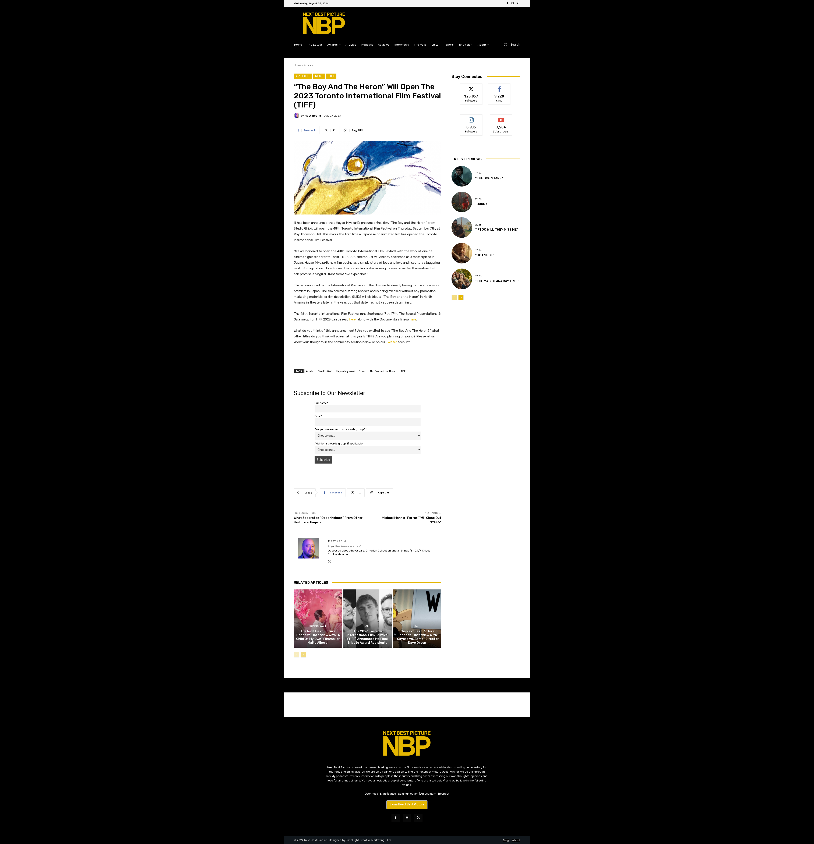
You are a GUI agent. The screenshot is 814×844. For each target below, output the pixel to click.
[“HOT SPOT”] (462, 253)
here (352, 319)
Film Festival (325, 371)
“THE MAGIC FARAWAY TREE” (497, 281)
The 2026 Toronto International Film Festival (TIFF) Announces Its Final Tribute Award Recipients (367, 637)
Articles (308, 65)
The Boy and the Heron (382, 371)
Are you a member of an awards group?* (341, 429)
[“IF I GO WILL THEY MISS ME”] (462, 227)
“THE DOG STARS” (489, 178)
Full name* (321, 403)
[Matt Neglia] (297, 115)
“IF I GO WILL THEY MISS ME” (496, 229)
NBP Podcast (317, 626)
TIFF (331, 76)
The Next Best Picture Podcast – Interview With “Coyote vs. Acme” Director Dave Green (417, 637)
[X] (517, 3)
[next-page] (303, 654)
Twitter (391, 342)
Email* (318, 416)
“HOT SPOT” (484, 255)
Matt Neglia (312, 115)
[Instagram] (512, 3)
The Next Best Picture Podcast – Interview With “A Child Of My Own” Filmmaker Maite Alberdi (318, 637)
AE (367, 626)
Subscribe (500, 117)
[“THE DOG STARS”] (462, 176)
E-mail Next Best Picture (407, 804)
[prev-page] (296, 654)
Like (499, 86)
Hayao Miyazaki (345, 371)
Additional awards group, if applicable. (339, 443)
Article (310, 371)
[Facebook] (507, 3)
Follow (471, 86)
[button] (510, 45)
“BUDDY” (482, 204)
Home (297, 65)
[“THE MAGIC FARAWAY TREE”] (462, 279)
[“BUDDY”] (462, 202)
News (319, 76)
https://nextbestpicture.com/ (344, 546)
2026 (478, 173)
